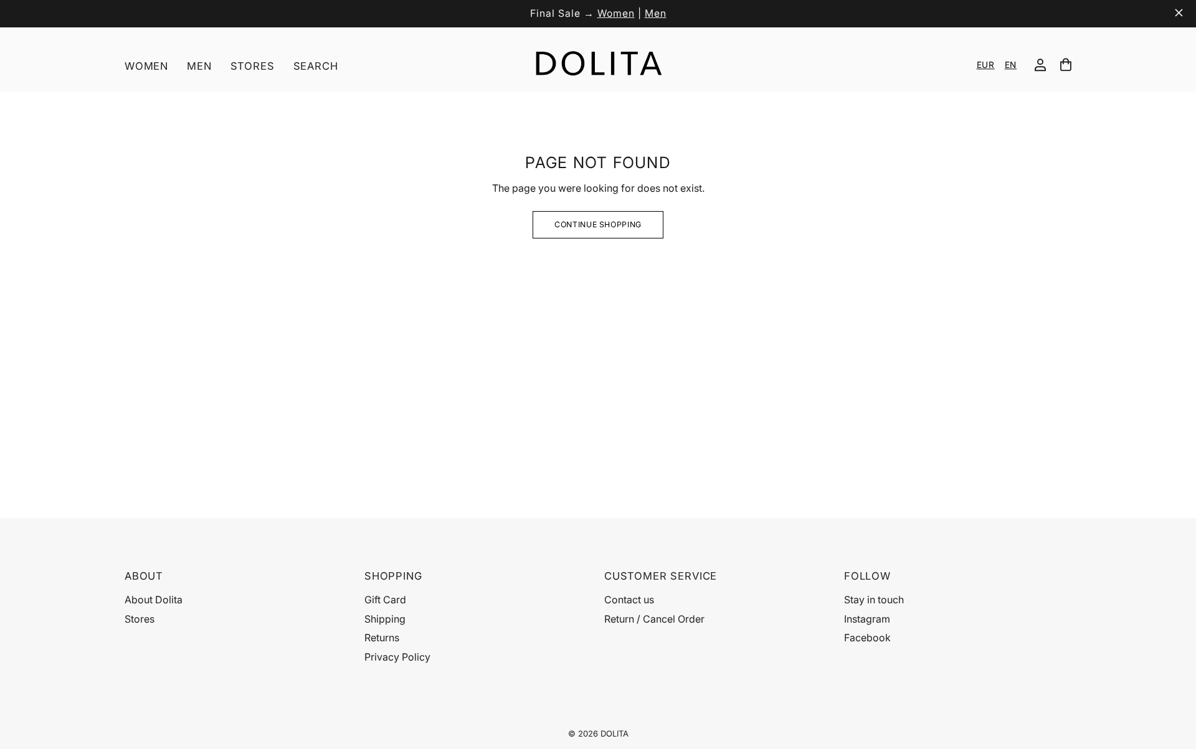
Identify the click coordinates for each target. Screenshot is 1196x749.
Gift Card (385, 599)
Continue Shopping (598, 224)
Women (616, 13)
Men (656, 13)
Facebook (867, 637)
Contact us (629, 599)
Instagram (867, 619)
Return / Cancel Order (654, 619)
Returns (381, 637)
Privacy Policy (397, 657)
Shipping (385, 619)
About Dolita (154, 599)
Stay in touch (874, 599)
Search (315, 66)
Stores (252, 66)
